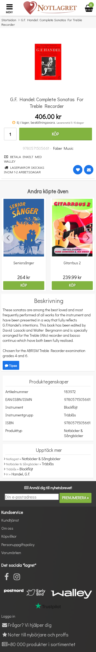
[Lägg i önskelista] (77, 169)
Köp (55, 134)
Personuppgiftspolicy (17, 544)
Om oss (7, 528)
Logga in (8, 616)
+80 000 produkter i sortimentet (41, 644)
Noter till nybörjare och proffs (38, 634)
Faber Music (63, 148)
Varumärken (11, 552)
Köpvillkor (9, 536)
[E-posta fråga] (88, 169)
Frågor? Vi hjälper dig (29, 624)
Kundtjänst (10, 520)
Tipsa (12, 365)
